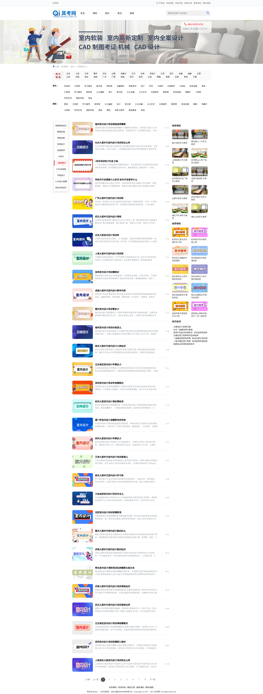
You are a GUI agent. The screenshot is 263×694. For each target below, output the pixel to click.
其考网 (64, 66)
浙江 (172, 74)
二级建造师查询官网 (182, 338)
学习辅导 (88, 86)
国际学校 (80, 98)
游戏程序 (61, 150)
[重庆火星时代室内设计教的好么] (82, 542)
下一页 (152, 680)
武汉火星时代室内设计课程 (108, 216)
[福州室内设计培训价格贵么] (82, 338)
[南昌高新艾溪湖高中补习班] (180, 310)
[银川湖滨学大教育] (180, 138)
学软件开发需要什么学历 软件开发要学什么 (116, 179)
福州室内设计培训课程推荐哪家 (110, 124)
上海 (77, 74)
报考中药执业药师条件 (183, 333)
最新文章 (188, 3)
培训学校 (179, 3)
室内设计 (82, 66)
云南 (150, 77)
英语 (203, 86)
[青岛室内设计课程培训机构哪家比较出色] (82, 579)
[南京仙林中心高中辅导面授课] (199, 273)
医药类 (99, 86)
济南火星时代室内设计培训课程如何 (112, 586)
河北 (104, 74)
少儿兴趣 (131, 92)
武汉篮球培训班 (200, 333)
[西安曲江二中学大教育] (199, 138)
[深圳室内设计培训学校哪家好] (82, 394)
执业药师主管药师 (199, 338)
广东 (104, 77)
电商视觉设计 (61, 126)
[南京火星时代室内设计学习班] (82, 486)
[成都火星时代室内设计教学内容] (82, 301)
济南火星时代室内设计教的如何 (110, 549)
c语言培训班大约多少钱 (106, 161)
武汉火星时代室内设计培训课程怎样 (112, 605)
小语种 (160, 86)
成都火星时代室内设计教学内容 (110, 290)
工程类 (77, 86)
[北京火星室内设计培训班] (82, 246)
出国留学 (171, 86)
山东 (68, 77)
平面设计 (61, 175)
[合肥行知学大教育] (180, 194)
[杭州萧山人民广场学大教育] (199, 157)
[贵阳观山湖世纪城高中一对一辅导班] (199, 310)
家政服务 (132, 110)
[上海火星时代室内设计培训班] (82, 264)
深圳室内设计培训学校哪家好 (109, 383)
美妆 (90, 98)
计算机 (182, 86)
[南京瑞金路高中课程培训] (180, 292)
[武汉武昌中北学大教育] (199, 194)
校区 (107, 13)
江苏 (163, 74)
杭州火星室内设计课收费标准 (109, 401)
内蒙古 (123, 74)
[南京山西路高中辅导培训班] (199, 292)
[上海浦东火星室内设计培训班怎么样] (82, 671)
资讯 (119, 13)
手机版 (162, 3)
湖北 (86, 77)
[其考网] (65, 17)
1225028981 (104, 692)
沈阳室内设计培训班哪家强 (108, 512)
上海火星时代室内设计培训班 (109, 253)
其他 (143, 110)
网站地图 (206, 3)
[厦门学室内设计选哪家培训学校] (82, 431)
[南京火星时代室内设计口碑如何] (82, 357)
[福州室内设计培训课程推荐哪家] (82, 135)
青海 (186, 77)
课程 (95, 13)
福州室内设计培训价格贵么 (108, 327)
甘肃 (177, 77)
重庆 (95, 74)
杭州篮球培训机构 (199, 341)
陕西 (168, 77)
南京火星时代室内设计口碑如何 (110, 346)
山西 (113, 74)
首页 (82, 13)
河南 (77, 77)
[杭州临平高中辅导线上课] (199, 236)
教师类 (166, 92)
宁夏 (195, 77)
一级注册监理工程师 (182, 341)
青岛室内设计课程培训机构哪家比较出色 (115, 568)
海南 (123, 77)
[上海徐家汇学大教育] (180, 157)
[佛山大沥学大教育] (199, 212)
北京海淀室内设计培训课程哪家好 (111, 623)
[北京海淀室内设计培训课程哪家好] (82, 634)
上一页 (96, 680)
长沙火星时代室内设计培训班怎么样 (112, 142)
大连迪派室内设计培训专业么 (109, 494)
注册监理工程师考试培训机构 (185, 335)
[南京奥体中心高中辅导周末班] (180, 273)
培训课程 (170, 3)
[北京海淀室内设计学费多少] (82, 375)
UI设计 (61, 156)
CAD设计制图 (61, 181)
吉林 (143, 74)
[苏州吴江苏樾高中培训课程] (180, 255)
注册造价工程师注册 (182, 327)
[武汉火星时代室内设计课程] (82, 227)
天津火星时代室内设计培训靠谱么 (111, 457)
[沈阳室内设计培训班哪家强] (82, 523)
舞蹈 (195, 104)
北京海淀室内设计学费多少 (108, 364)
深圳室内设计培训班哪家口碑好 (110, 642)
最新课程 (197, 3)
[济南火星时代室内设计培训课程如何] (82, 597)
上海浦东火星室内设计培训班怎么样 (112, 660)
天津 (86, 74)
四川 (132, 77)
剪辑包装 (61, 138)
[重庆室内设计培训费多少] (82, 320)
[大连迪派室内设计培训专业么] (82, 505)
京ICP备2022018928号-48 (121, 692)
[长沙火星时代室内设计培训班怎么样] (82, 153)
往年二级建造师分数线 (183, 330)
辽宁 (133, 74)
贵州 (141, 77)
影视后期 (61, 132)
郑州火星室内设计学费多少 (108, 438)
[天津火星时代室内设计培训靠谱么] (82, 468)
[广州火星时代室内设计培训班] (82, 209)
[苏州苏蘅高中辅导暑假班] (199, 255)
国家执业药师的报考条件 (184, 344)
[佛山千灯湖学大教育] (180, 212)
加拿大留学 (119, 110)
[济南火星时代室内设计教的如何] (82, 560)
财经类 (109, 86)
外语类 (67, 86)
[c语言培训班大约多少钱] (82, 172)
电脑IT (188, 92)
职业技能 (193, 86)
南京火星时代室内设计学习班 (109, 475)
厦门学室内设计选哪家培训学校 (110, 420)
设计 (73, 66)
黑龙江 (152, 74)
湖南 (95, 77)
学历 (151, 86)
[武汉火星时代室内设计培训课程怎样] (82, 616)
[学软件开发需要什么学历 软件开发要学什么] (82, 190)
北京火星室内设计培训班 (107, 235)
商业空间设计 (61, 188)
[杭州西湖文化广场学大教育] (180, 175)
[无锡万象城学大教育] (199, 175)
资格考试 (132, 86)
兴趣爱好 (120, 86)
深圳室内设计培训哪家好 (107, 272)
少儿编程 (100, 92)
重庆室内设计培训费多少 (107, 309)
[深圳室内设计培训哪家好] (82, 283)
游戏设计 (61, 144)
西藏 (159, 77)
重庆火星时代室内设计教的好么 (110, 531)
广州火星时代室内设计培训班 (109, 198)
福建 (190, 74)
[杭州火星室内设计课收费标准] (82, 412)
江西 (199, 74)
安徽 (181, 74)
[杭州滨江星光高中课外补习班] (180, 236)
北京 (68, 74)
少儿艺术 (143, 92)
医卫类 (119, 92)
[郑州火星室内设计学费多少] (82, 449)
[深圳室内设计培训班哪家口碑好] (82, 653)
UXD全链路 (61, 169)
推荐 (132, 13)
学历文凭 (68, 98)
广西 (113, 77)
